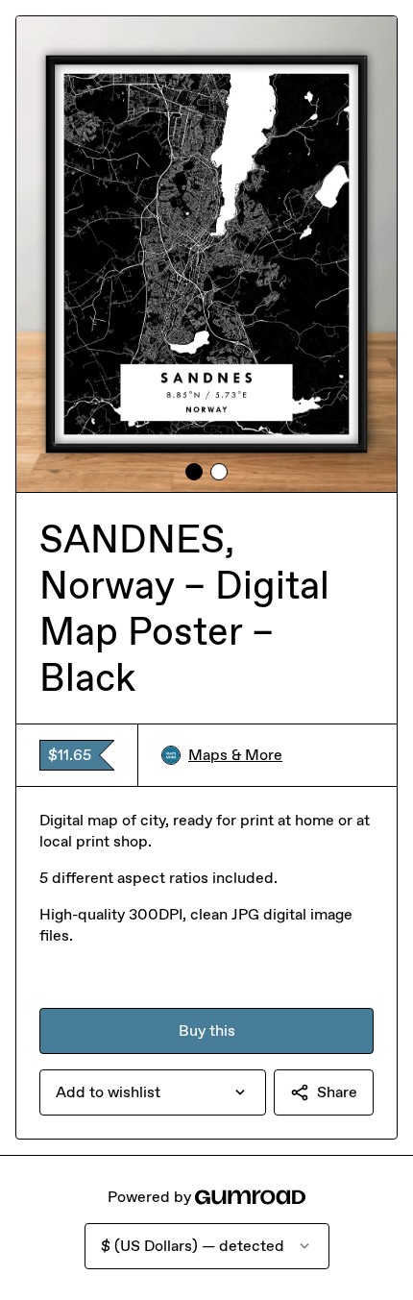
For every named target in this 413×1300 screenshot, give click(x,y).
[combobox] (152, 1092)
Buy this (207, 1030)
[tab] (194, 471)
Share (337, 1092)
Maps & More (235, 755)
